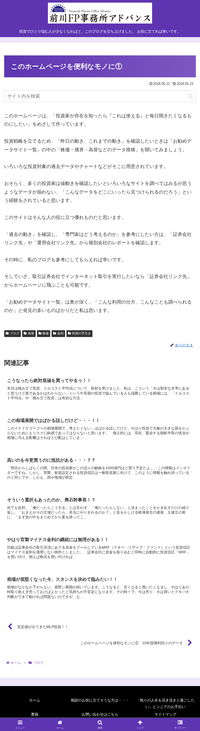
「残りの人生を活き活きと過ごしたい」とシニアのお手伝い (165, 703)
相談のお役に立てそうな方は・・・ (100, 700)
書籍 (34, 714)
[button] (190, 96)
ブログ (14, 333)
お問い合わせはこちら (100, 714)
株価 (45, 333)
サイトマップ (165, 714)
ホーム (34, 700)
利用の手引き (81, 333)
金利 (60, 333)
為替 (31, 333)
